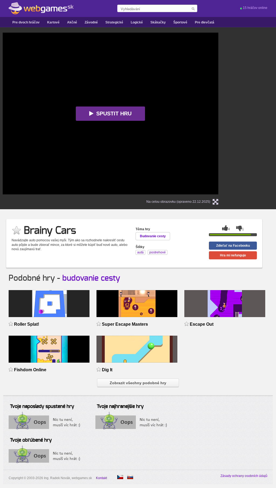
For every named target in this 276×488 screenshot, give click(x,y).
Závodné (91, 22)
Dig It (107, 369)
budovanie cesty (91, 278)
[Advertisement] (257, 113)
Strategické (114, 22)
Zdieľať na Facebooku (233, 246)
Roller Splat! (26, 324)
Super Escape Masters (125, 324)
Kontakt (101, 478)
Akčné (72, 22)
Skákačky (158, 22)
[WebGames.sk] (41, 8)
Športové (180, 22)
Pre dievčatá (204, 22)
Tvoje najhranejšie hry (120, 406)
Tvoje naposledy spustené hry (42, 406)
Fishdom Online (30, 369)
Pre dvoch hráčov (26, 22)
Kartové (53, 22)
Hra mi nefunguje (233, 255)
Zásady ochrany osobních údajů (243, 476)
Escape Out (201, 324)
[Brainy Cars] (120, 477)
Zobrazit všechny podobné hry (138, 383)
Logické (137, 22)
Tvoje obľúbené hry (31, 440)
